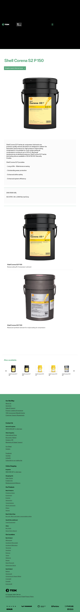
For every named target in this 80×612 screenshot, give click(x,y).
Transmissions (10, 503)
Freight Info (9, 480)
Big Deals (8, 528)
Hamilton (8, 550)
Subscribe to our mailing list (14, 460)
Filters (7, 508)
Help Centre (9, 478)
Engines (8, 498)
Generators (9, 500)
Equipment (9, 495)
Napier (8, 560)
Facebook (9, 453)
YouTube (8, 455)
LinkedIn (8, 458)
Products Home (10, 493)
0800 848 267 (10, 429)
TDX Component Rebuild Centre (15, 413)
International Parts (11, 435)
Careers (8, 449)
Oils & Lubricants (10, 505)
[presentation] (5, 370)
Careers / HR (9, 440)
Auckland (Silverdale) (12, 543)
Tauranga (8, 548)
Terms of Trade (20, 596)
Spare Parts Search (11, 531)
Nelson (8, 571)
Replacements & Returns (13, 483)
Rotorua (8, 553)
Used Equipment (10, 522)
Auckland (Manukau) (12, 545)
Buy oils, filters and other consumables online (19, 516)
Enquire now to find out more (14, 68)
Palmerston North (11, 565)
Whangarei (9, 540)
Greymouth (9, 574)
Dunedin (8, 581)
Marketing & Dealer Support (14, 442)
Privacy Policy (29, 596)
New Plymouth (10, 563)
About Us (8, 403)
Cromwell (8, 579)
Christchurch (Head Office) (13, 576)
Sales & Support (10, 408)
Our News (9, 446)
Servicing (8, 406)
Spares (8, 510)
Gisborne (8, 558)
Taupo (7, 555)
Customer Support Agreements (15, 415)
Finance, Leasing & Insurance (14, 410)
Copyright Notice (11, 596)
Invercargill (9, 584)
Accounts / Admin (11, 437)
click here (19, 429)
